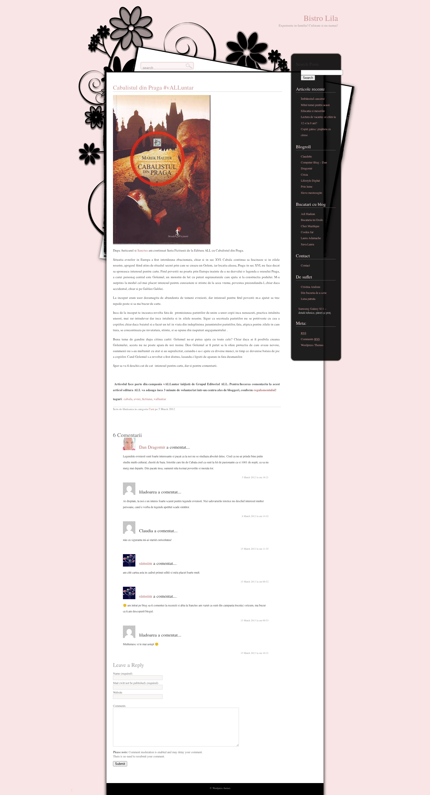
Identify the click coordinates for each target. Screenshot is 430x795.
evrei (137, 399)
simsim (145, 563)
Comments (119, 706)
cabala (128, 399)
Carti (151, 409)
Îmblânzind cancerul (312, 99)
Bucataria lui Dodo (312, 220)
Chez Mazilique (310, 226)
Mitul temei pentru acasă (315, 105)
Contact (305, 265)
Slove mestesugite (311, 193)
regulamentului (264, 389)
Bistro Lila (321, 17)
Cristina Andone (310, 287)
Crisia (304, 174)
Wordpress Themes (312, 345)
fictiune (147, 399)
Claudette (306, 156)
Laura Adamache (311, 238)
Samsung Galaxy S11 (311, 309)
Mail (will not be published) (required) (135, 683)
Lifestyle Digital (310, 180)
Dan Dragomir (152, 447)
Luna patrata (308, 299)
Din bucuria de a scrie (313, 293)
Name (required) (122, 673)
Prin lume (306, 186)
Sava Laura (307, 244)
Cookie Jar (307, 232)
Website (117, 692)
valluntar (160, 399)
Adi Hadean (308, 214)
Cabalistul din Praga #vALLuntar (153, 87)
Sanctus (142, 250)
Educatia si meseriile (313, 111)
